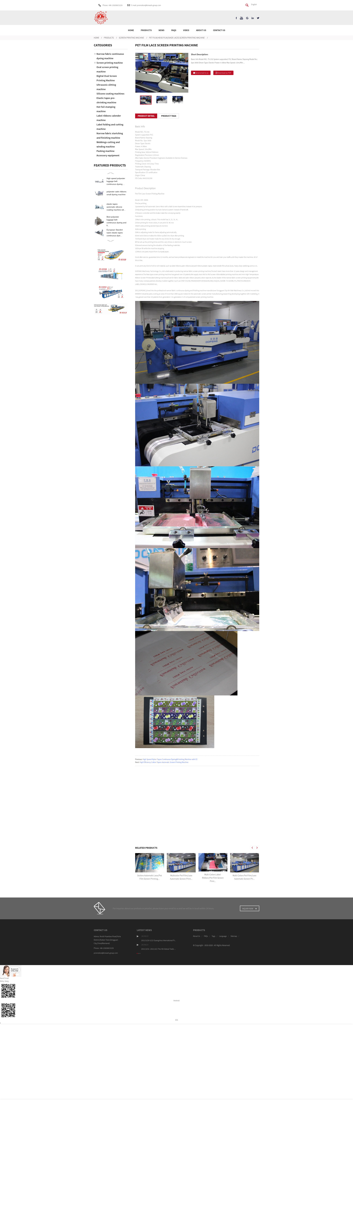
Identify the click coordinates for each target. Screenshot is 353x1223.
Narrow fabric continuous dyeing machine (110, 56)
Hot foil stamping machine (106, 109)
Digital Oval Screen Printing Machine (107, 78)
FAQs (173, 30)
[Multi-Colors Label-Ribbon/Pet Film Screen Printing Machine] (212, 862)
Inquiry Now (247, 908)
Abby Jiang (4, 981)
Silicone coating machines (110, 93)
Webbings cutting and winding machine (108, 144)
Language (223, 936)
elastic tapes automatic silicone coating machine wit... (116, 207)
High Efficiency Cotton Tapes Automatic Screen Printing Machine (164, 762)
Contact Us (219, 30)
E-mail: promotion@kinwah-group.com (146, 5)
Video (186, 30)
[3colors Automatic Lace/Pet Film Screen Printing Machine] (149, 862)
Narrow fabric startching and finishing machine (110, 135)
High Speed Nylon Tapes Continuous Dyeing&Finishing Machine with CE (170, 759)
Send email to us (202, 73)
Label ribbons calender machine (109, 118)
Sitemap (234, 936)
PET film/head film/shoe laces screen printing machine (177, 37)
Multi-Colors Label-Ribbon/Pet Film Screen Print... (213, 877)
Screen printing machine (131, 37)
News (161, 30)
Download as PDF (224, 73)
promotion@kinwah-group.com (106, 953)
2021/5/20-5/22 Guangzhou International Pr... (158, 940)
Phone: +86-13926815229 (112, 5)
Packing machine (105, 151)
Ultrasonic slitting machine (106, 87)
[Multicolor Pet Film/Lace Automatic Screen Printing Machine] (181, 862)
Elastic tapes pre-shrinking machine (106, 100)
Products (146, 30)
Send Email (4, 978)
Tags (213, 936)
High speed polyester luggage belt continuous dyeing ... (116, 181)
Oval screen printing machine (107, 69)
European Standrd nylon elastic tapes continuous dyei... (115, 233)
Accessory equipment (108, 155)
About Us (201, 30)
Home (131, 30)
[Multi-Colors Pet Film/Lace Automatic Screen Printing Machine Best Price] (244, 862)
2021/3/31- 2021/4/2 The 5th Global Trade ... (158, 949)
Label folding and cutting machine (110, 126)
